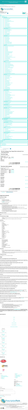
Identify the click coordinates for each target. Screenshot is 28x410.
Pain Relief (4, 127)
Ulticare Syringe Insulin (7, 126)
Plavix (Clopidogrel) (7, 40)
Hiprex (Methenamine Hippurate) (8, 70)
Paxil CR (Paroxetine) (7, 25)
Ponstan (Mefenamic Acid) (8, 98)
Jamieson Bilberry (7, 137)
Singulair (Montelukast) (7, 58)
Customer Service (4, 143)
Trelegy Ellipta (6, 47)
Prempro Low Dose (7, 110)
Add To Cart (26, 161)
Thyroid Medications (5, 101)
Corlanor (6, 44)
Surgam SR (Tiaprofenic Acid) (8, 100)
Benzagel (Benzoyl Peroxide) (8, 120)
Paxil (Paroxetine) (7, 24)
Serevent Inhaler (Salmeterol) (8, 59)
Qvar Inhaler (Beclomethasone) (8, 56)
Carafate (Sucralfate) (7, 83)
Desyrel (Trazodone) (7, 23)
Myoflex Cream (6, 129)
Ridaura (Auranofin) (7, 91)
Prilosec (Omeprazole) (7, 75)
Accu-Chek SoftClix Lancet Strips (8, 123)
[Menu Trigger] (26, 2)
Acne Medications (5, 119)
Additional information (10, 192)
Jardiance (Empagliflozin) (7, 29)
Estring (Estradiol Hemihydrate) (8, 113)
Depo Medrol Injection (7, 93)
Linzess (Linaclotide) (7, 82)
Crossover (3, 149)
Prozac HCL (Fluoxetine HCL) (8, 20)
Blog (0, 146)
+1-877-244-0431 (2, 4)
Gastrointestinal (5, 74)
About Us (16, 373)
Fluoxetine (6, 22)
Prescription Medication (4, 16)
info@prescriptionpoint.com (3, 5)
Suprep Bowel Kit (7, 80)
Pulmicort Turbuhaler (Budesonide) (9, 51)
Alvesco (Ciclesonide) (7, 57)
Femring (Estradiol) (7, 108)
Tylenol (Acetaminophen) (8, 128)
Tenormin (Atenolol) (7, 39)
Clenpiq (6, 79)
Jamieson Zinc (6, 133)
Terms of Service (1, 396)
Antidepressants (5, 17)
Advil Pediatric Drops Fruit (8, 131)
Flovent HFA (6, 46)
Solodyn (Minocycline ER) (7, 71)
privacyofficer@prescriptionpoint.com (21, 408)
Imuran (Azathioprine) (7, 105)
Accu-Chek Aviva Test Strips (8, 124)
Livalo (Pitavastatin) (7, 38)
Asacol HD (6, 86)
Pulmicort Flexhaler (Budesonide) (8, 52)
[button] (2, 408)
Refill (2, 141)
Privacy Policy (1, 395)
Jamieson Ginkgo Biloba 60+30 (8, 138)
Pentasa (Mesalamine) (7, 87)
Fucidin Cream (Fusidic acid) (8, 63)
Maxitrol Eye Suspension (8, 62)
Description (3, 192)
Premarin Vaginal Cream (7, 116)
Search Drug (2, 378)
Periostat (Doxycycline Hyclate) (8, 69)
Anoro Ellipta (6, 49)
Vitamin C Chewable (7, 135)
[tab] (3, 192)
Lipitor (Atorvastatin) (7, 36)
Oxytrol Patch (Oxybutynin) (8, 95)
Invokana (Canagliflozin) (7, 32)
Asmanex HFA (6, 55)
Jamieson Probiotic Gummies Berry (9, 136)
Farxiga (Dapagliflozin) (7, 31)
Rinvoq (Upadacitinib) (7, 96)
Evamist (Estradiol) (7, 114)
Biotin (5, 134)
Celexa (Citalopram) (7, 19)
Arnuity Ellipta (6, 50)
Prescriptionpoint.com (17, 309)
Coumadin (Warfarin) (7, 41)
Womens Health (5, 107)
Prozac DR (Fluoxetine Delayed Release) (9, 21)
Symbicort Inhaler (7, 60)
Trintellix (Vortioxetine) (7, 27)
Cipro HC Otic (6, 68)
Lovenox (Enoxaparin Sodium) (8, 43)
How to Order (3, 377)
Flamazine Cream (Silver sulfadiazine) (9, 67)
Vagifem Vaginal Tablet (7, 109)
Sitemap (16, 377)
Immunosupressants (5, 104)
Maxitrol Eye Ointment (7, 66)
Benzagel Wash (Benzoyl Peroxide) (9, 121)
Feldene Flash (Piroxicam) (8, 94)
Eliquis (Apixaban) (7, 37)
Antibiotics (4, 61)
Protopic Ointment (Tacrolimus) (8, 106)
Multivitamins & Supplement (6, 132)
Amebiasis (3, 201)
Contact (1, 147)
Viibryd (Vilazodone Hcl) (7, 18)
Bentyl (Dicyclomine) (7, 81)
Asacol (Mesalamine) (7, 85)
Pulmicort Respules (7, 53)
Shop (0, 15)
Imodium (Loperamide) (7, 78)
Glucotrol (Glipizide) (7, 33)
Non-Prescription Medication (5, 118)
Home (0, 14)
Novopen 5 (6, 125)
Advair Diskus (6, 48)
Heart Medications (5, 35)
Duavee (6, 115)
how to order (21, 290)
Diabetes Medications (5, 28)
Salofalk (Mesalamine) (7, 88)
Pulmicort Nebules (7, 54)
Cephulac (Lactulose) (7, 76)
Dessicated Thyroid (7, 103)
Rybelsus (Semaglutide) (7, 30)
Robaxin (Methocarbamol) (8, 99)
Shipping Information (4, 144)
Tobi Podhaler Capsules (7, 72)
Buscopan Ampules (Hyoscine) (8, 77)
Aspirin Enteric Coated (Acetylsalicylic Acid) (9, 130)
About (0, 142)
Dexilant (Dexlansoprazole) (8, 84)
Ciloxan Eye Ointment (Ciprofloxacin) (9, 64)
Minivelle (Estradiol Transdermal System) (9, 111)
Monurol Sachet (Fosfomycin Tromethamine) (10, 73)
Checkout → (23, 13)
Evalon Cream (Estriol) (7, 117)
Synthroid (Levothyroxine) (8, 102)
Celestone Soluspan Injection (8, 92)
